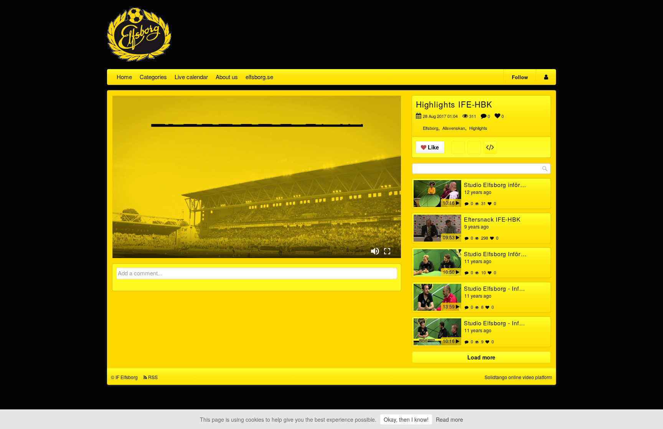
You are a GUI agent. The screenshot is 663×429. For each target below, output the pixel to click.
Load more (481, 357)
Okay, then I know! (406, 419)
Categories (153, 77)
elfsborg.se (259, 77)
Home (124, 77)
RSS (153, 377)
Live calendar (191, 77)
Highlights (478, 128)
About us (227, 77)
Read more (449, 419)
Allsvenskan (453, 128)
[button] (374, 251)
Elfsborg (430, 128)
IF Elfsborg (126, 377)
